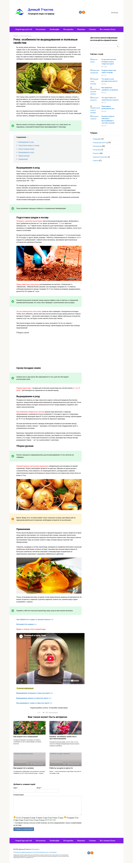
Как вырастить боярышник (25, 736)
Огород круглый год (23, 29)
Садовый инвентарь (100, 157)
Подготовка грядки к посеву (28, 145)
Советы (92, 29)
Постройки (68, 29)
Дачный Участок (40, 9)
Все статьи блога (107, 29)
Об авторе (114, 13)
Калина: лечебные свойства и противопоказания (62, 737)
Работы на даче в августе (61, 768)
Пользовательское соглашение (46, 852)
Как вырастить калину (23, 768)
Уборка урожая (23, 156)
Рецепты (81, 29)
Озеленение (41, 29)
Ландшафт (54, 29)
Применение (23, 159)
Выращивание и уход (26, 142)
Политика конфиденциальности (24, 852)
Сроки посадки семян (26, 149)
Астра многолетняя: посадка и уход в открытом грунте (109, 62)
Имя (15, 788)
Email (39, 788)
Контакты (35, 849)
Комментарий (18, 795)
